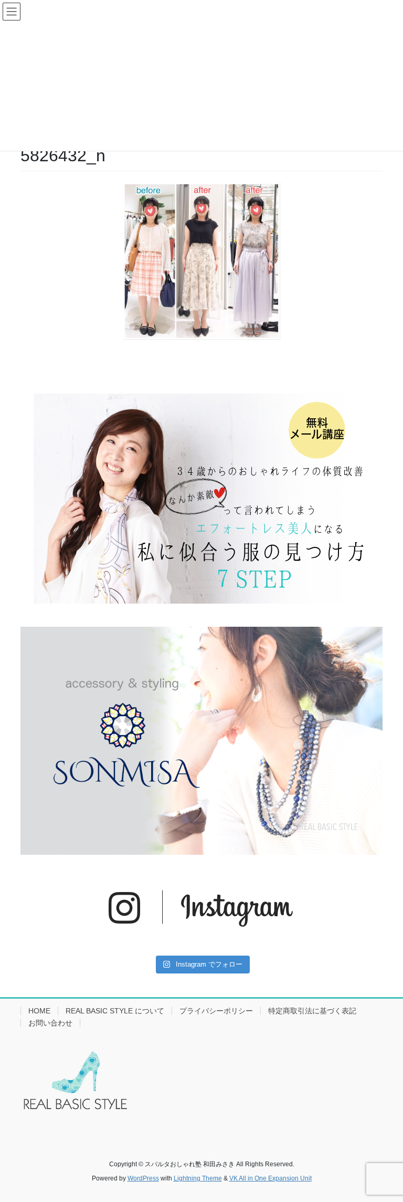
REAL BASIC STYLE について (115, 1011)
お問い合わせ (50, 1023)
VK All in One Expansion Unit (270, 1178)
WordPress (143, 1178)
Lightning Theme (198, 1178)
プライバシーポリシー (216, 1011)
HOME (39, 1011)
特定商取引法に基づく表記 (312, 1011)
